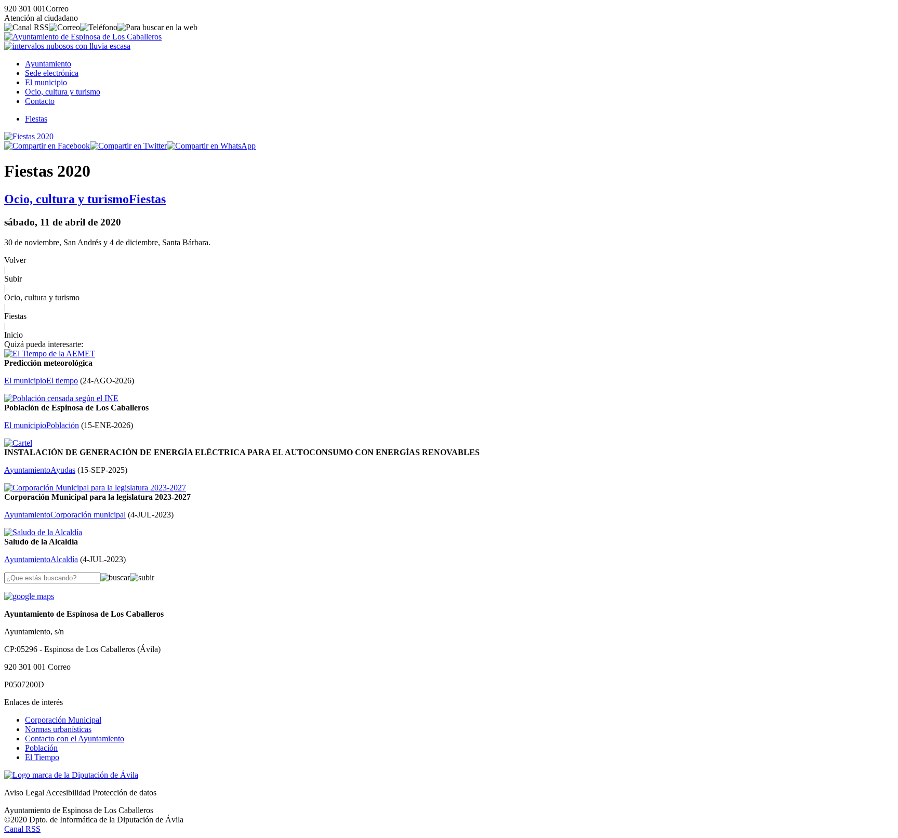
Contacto (40, 101)
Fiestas (36, 118)
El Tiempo (42, 757)
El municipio (46, 82)
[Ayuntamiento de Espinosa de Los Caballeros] (83, 36)
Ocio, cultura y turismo (62, 91)
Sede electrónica (51, 73)
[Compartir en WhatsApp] (211, 145)
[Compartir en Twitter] (128, 145)
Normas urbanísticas (58, 729)
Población (41, 747)
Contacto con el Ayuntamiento (74, 738)
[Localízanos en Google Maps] (29, 596)
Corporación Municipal (63, 719)
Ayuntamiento (48, 63)
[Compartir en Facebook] (47, 145)
